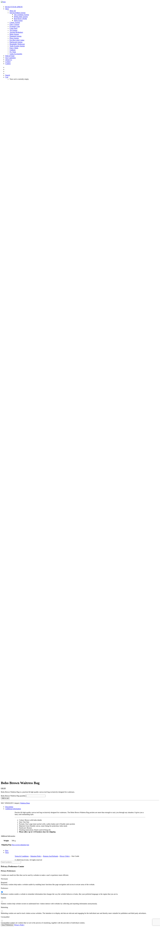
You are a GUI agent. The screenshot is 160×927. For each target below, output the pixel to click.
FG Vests (13, 52)
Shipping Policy (35, 856)
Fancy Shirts (14, 48)
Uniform (12, 50)
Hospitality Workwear (17, 44)
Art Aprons (13, 30)
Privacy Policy (65, 856)
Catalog (8, 64)
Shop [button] (7, 9)
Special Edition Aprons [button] (17, 13)
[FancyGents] (80, 2)
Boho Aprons (14, 34)
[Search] (11, 862)
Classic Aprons (15, 22)
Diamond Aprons (15, 36)
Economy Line (15, 26)
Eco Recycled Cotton (17, 40)
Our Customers (10, 58)
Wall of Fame (9, 56)
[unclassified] (2, 921)
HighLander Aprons (21, 17)
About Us (8, 60)
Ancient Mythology (16, 32)
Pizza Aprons (14, 38)
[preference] (2, 892)
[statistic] (2, 902)
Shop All (13, 11)
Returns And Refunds (50, 856)
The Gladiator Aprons (21, 15)
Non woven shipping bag (20, 845)
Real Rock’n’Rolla (20, 18)
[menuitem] (82, 7)
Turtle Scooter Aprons (17, 46)
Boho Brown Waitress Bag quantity (13, 796)
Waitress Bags (25, 803)
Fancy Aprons (14, 24)
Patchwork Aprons (16, 42)
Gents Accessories (16, 54)
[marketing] (2, 911)
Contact (8, 62)
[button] (7, 75)
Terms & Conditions (22, 856)
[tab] (9, 807)
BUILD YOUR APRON (14, 7)
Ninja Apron (18, 20)
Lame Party (14, 28)
